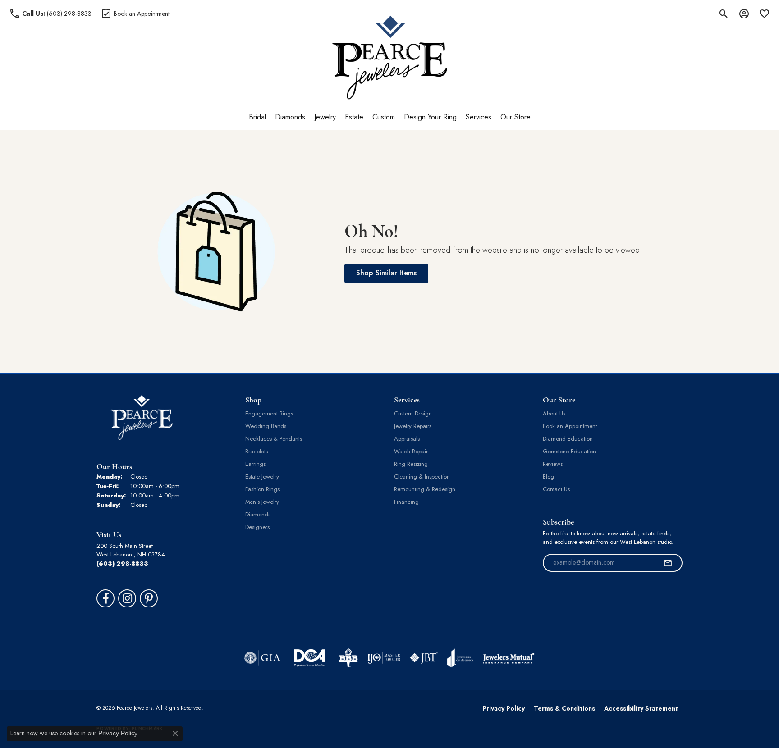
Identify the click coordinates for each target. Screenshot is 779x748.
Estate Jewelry (262, 476)
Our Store (515, 117)
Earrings (255, 464)
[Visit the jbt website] (423, 658)
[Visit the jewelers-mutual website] (509, 658)
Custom (383, 117)
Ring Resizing (411, 464)
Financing (406, 501)
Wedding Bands (265, 426)
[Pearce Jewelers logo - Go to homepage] (389, 57)
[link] (50, 14)
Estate (354, 117)
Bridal (257, 117)
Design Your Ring (430, 117)
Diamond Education (568, 438)
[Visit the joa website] (460, 658)
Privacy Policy (503, 708)
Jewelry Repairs (412, 426)
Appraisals (407, 438)
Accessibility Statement (641, 708)
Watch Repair (411, 451)
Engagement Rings (269, 413)
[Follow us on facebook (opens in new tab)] (105, 598)
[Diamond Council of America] (309, 658)
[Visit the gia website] (262, 658)
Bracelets (256, 451)
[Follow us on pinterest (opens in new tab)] (149, 598)
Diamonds (290, 117)
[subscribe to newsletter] (668, 563)
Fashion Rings (262, 489)
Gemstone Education (569, 451)
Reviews (553, 464)
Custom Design (413, 413)
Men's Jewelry (262, 501)
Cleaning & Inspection (422, 476)
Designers (257, 527)
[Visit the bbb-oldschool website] (348, 658)
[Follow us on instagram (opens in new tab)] (127, 598)
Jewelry (325, 117)
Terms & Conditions (564, 708)
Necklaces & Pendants (273, 438)
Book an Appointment (570, 426)
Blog (548, 476)
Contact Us (556, 489)
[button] (723, 14)
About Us (554, 413)
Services (478, 117)
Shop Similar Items (386, 273)
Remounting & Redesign (424, 489)
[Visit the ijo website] (384, 658)
